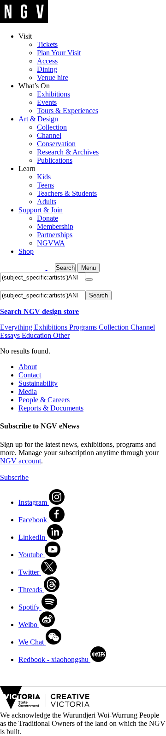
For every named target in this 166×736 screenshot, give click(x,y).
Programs (84, 327)
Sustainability (38, 383)
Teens (45, 185)
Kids (44, 177)
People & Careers (44, 400)
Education (37, 335)
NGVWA (51, 243)
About (27, 367)
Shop (26, 251)
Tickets (47, 44)
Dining (47, 69)
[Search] (89, 279)
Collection (52, 127)
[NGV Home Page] (24, 20)
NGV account (20, 461)
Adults (46, 201)
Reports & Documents (50, 408)
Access (47, 61)
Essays (11, 335)
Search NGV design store (39, 311)
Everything (17, 327)
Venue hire (52, 77)
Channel (49, 135)
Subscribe (14, 477)
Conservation (56, 144)
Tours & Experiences (67, 110)
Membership (55, 226)
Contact (29, 375)
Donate (47, 218)
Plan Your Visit (59, 53)
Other (61, 335)
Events (47, 102)
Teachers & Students (67, 193)
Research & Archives (68, 152)
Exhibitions (53, 94)
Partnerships (54, 235)
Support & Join (40, 210)
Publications (54, 160)
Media (27, 391)
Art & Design (38, 119)
